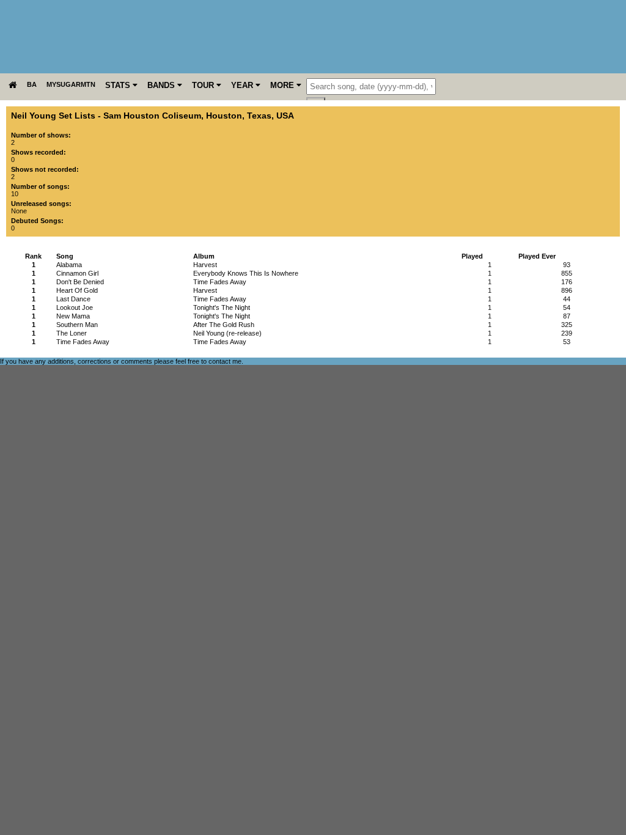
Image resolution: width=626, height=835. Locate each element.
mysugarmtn (70, 84)
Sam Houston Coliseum (152, 115)
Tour (204, 85)
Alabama (69, 264)
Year (243, 85)
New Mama (73, 316)
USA (285, 115)
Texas (259, 115)
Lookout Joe (74, 307)
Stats (119, 85)
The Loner (71, 333)
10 (14, 193)
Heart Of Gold (77, 290)
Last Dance (73, 299)
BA (32, 84)
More (283, 85)
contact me (224, 361)
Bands (162, 85)
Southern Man (77, 324)
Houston (224, 115)
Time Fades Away (82, 341)
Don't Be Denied (80, 281)
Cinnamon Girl (77, 273)
